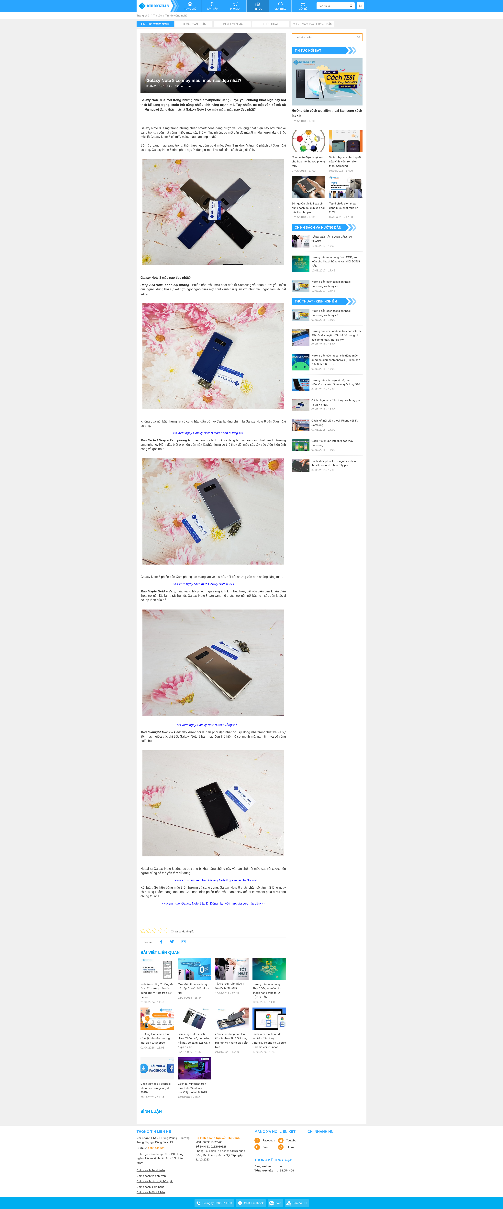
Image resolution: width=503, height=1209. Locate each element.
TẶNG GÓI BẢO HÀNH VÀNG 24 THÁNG (229, 986)
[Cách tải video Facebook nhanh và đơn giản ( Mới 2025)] (157, 1068)
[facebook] (161, 942)
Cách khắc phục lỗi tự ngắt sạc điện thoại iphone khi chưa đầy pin (333, 463)
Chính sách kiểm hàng (150, 1186)
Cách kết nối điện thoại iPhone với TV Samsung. (334, 422)
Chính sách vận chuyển (151, 1175)
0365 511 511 (156, 1148)
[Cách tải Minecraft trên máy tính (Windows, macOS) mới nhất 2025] (194, 1068)
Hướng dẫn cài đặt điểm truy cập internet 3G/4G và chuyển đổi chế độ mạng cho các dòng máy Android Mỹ (337, 335)
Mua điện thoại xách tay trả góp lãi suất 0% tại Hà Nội (193, 988)
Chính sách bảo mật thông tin (155, 1181)
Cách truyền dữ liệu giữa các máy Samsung (332, 443)
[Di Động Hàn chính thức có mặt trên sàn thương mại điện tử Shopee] (157, 1018)
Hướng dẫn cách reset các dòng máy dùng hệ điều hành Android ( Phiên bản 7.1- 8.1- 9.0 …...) (335, 360)
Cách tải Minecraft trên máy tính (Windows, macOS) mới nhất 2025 (192, 1088)
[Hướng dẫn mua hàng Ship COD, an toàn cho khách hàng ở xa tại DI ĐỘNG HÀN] (269, 969)
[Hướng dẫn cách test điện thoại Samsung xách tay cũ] (327, 81)
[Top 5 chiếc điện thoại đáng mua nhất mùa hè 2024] (346, 187)
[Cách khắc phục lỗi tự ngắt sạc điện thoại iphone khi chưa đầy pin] (300, 465)
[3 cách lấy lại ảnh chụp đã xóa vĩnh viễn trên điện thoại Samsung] (346, 141)
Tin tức (157, 15)
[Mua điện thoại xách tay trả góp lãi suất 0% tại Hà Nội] (194, 969)
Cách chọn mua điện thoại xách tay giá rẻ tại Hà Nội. (335, 402)
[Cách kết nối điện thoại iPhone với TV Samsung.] (300, 425)
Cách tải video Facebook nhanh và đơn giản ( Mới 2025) (155, 1088)
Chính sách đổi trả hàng (151, 1192)
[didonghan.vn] (158, 6)
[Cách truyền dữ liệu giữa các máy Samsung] (300, 445)
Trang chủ (143, 15)
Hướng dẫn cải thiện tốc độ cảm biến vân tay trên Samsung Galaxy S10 (335, 382)
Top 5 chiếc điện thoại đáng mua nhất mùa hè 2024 (343, 208)
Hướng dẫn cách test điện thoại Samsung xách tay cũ (327, 113)
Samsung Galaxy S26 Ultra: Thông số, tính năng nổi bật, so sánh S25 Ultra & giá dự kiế (194, 1040)
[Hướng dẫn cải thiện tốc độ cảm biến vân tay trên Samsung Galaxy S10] (300, 385)
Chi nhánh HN (320, 1132)
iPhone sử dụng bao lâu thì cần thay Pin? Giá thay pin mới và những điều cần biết (231, 1040)
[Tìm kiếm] (358, 37)
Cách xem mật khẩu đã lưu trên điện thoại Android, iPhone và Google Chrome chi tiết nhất (269, 1040)
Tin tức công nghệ (176, 15)
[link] (183, 942)
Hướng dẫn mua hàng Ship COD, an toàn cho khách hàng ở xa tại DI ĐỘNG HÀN (266, 991)
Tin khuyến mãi (232, 24)
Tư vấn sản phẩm (194, 24)
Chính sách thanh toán (151, 1170)
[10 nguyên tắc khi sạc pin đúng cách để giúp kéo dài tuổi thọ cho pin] (308, 187)
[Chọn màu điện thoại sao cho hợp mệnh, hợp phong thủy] (308, 141)
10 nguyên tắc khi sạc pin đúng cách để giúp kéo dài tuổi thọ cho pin (308, 208)
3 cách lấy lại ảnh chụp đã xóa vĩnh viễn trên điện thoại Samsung (345, 161)
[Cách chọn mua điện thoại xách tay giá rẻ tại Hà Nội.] (300, 405)
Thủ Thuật (271, 24)
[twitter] (172, 942)
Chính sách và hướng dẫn (312, 24)
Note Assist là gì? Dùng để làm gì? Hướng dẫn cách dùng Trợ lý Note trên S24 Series (156, 991)
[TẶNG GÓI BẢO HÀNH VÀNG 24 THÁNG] (232, 969)
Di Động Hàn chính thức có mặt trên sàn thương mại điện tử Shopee (155, 1038)
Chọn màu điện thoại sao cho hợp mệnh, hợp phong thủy (308, 161)
